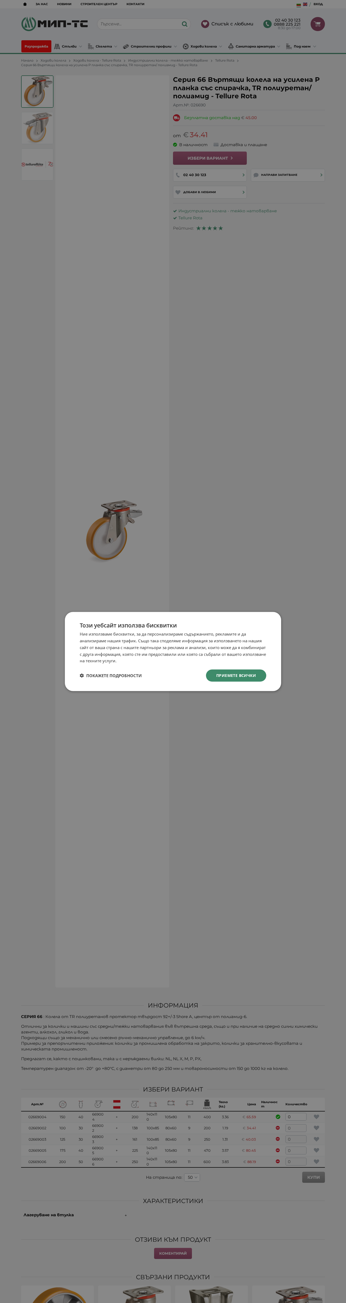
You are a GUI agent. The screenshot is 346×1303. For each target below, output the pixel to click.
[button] (111, 676)
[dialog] (173, 651)
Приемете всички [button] (236, 675)
